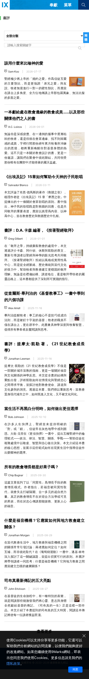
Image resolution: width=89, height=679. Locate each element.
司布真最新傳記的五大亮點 (27, 580)
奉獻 (53, 5)
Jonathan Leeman (19, 358)
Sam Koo (13, 71)
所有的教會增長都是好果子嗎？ (31, 467)
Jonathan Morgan (19, 535)
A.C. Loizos (15, 126)
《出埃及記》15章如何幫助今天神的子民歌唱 (43, 176)
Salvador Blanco (18, 185)
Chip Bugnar (15, 475)
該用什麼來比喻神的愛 (23, 63)
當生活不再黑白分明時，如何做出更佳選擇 (41, 408)
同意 (75, 669)
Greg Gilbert (15, 238)
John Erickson (16, 588)
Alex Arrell (14, 308)
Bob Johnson (16, 417)
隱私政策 (13, 663)
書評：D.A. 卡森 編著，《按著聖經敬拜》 (40, 230)
